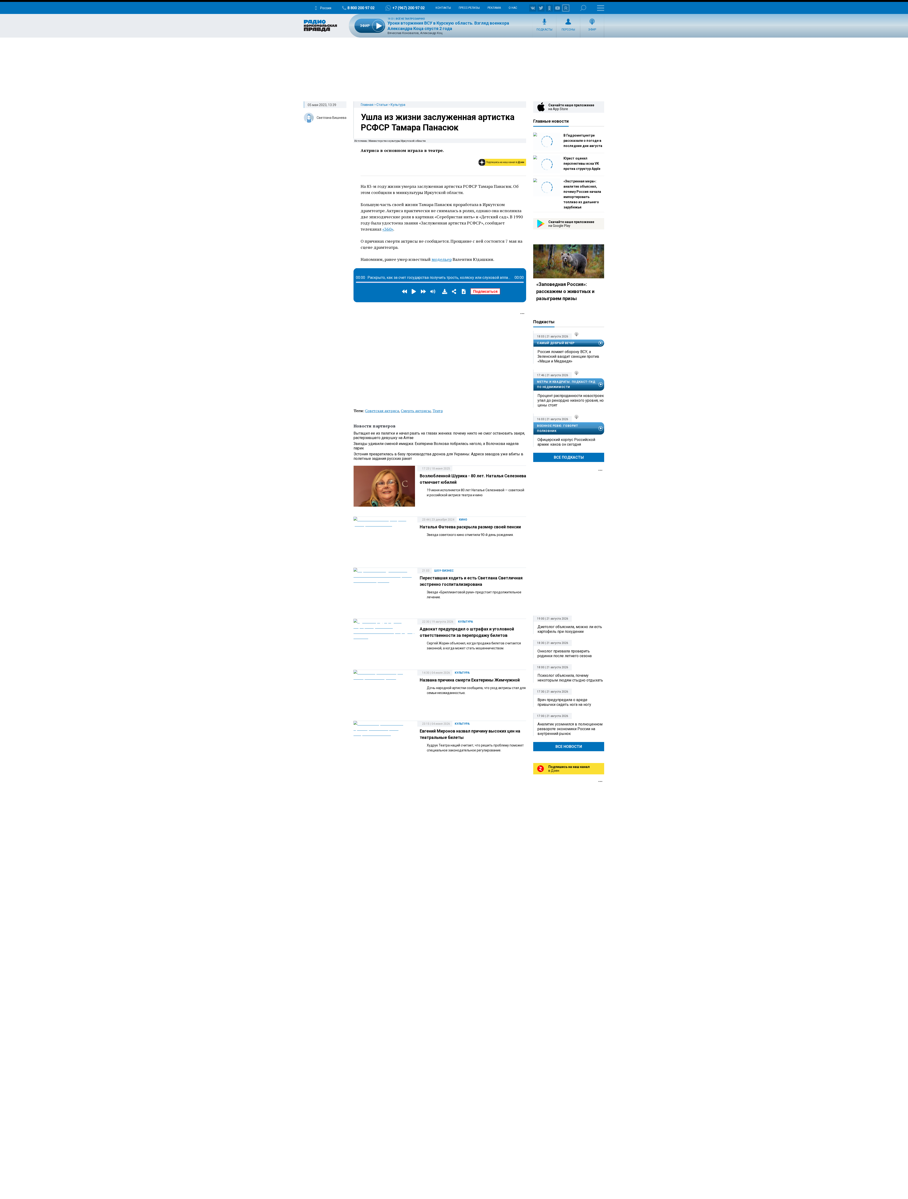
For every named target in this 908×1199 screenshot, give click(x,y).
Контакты (443, 7)
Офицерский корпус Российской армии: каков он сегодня (566, 442)
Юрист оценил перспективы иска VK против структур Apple (581, 163)
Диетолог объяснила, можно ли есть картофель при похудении (569, 629)
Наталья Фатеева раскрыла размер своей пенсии (470, 526)
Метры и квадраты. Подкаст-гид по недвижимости (566, 384)
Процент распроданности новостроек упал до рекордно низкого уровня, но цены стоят (570, 400)
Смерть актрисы (416, 410)
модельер (442, 259)
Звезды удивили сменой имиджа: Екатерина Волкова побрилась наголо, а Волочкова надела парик (436, 445)
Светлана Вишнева (331, 118)
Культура (398, 105)
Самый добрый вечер (556, 343)
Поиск (583, 8)
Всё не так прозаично (410, 18)
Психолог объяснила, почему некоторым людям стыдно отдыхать (570, 677)
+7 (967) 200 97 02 (408, 8)
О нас (513, 7)
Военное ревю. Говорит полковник (557, 428)
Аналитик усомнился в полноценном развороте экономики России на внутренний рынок (569, 729)
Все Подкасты (569, 457)
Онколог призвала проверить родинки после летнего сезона (564, 653)
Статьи (382, 105)
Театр (437, 410)
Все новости (568, 746)
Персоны (568, 29)
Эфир (592, 29)
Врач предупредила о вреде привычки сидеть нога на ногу (564, 702)
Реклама (494, 7)
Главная (367, 105)
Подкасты (544, 29)
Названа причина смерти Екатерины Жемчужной (470, 679)
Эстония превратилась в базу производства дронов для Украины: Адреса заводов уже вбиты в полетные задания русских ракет (438, 456)
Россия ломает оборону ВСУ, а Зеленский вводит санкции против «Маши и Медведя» (568, 356)
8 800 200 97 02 (361, 8)
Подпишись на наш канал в (505, 162)
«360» (387, 229)
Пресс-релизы (469, 7)
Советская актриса (382, 410)
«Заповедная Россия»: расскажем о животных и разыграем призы (565, 291)
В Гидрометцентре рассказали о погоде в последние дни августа (582, 141)
